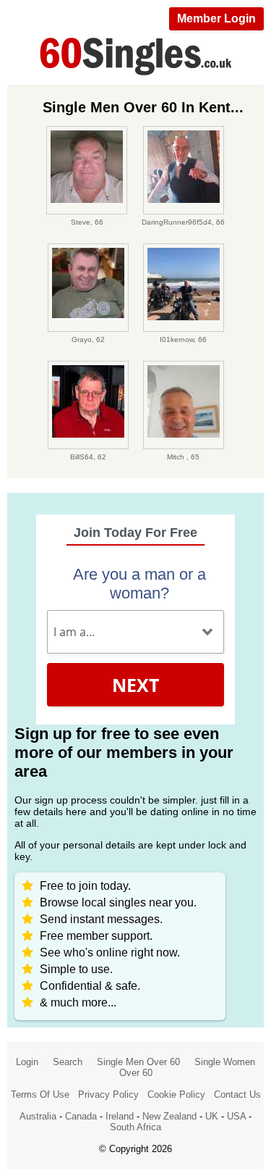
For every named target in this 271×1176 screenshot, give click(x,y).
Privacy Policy (108, 1094)
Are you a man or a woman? (139, 583)
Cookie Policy (176, 1094)
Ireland (120, 1116)
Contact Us (237, 1094)
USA (236, 1116)
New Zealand (169, 1116)
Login (27, 1061)
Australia (38, 1116)
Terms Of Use (40, 1094)
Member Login (216, 18)
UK (211, 1116)
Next (135, 684)
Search (67, 1061)
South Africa (135, 1127)
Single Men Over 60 (138, 1061)
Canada (81, 1116)
